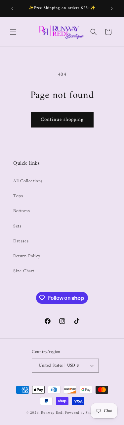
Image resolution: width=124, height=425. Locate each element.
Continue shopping (62, 119)
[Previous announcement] (12, 8)
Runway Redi (52, 413)
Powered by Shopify (81, 413)
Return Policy (26, 256)
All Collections (28, 181)
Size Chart (23, 271)
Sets (17, 226)
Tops (18, 196)
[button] (13, 32)
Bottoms (21, 211)
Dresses (20, 241)
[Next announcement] (111, 8)
